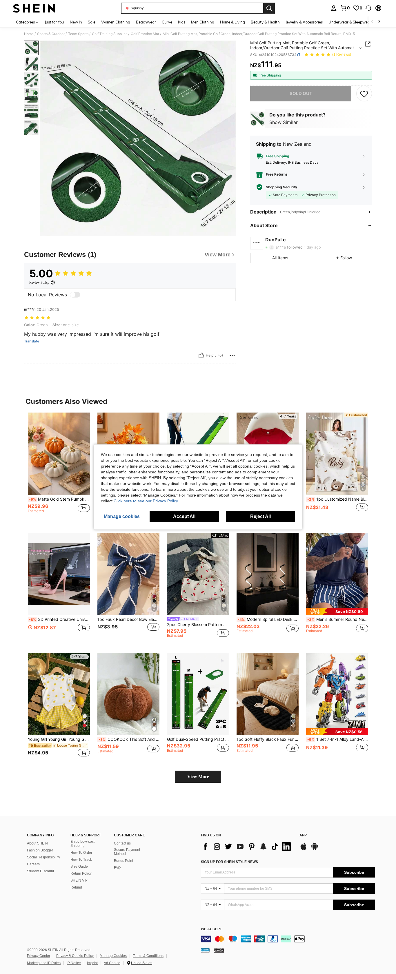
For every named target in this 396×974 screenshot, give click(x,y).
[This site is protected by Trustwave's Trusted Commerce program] (205, 950)
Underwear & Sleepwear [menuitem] (349, 22)
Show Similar (283, 122)
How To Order (81, 853)
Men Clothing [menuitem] (202, 22)
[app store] (303, 849)
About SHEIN (37, 843)
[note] (337, 611)
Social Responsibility (43, 857)
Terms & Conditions (148, 956)
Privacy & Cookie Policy (75, 956)
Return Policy (81, 873)
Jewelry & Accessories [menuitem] (304, 22)
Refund (76, 887)
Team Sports (78, 34)
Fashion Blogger (40, 850)
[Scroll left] (372, 22)
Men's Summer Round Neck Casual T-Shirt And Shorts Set (337, 619)
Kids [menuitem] (181, 22)
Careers (33, 864)
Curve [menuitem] (167, 22)
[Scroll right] (379, 22)
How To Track (81, 860)
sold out (301, 93)
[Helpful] (201, 355)
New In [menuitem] (76, 22)
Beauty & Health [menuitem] (265, 22)
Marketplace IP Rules (44, 963)
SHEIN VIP (79, 880)
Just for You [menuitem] (54, 22)
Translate (31, 341)
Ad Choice (112, 963)
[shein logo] (34, 8)
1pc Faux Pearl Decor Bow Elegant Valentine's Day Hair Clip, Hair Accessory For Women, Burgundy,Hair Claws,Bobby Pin (128, 619)
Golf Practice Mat (145, 34)
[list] (247, 846)
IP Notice (74, 963)
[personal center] (333, 8)
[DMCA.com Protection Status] (219, 950)
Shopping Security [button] (281, 187)
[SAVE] (364, 93)
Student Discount (40, 871)
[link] (345, 7)
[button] (368, 8)
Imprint (92, 963)
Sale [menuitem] (91, 22)
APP (303, 835)
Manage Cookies (113, 956)
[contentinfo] (288, 938)
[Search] (269, 8)
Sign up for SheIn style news (229, 862)
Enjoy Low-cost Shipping (82, 844)
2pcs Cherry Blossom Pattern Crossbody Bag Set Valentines (198, 624)
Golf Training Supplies (109, 34)
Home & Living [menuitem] (232, 22)
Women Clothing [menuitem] (115, 22)
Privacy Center (38, 956)
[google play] (314, 849)
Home (29, 34)
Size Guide (79, 866)
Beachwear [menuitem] (146, 22)
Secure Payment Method (127, 852)
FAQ (117, 868)
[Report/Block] (232, 355)
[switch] (75, 295)
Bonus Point (123, 861)
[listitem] (59, 468)
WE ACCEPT (211, 929)
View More (198, 776)
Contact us (122, 843)
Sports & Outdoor (51, 34)
